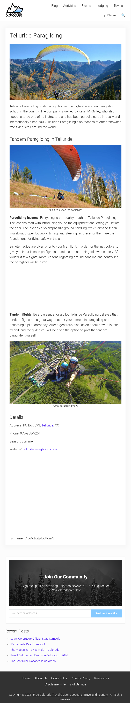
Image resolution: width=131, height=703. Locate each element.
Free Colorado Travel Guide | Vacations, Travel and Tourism (70, 694)
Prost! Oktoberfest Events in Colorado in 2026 (39, 655)
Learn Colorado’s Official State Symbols (35, 638)
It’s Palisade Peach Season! (27, 644)
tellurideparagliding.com (40, 449)
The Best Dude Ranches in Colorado (33, 661)
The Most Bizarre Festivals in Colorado (35, 649)
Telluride (47, 425)
